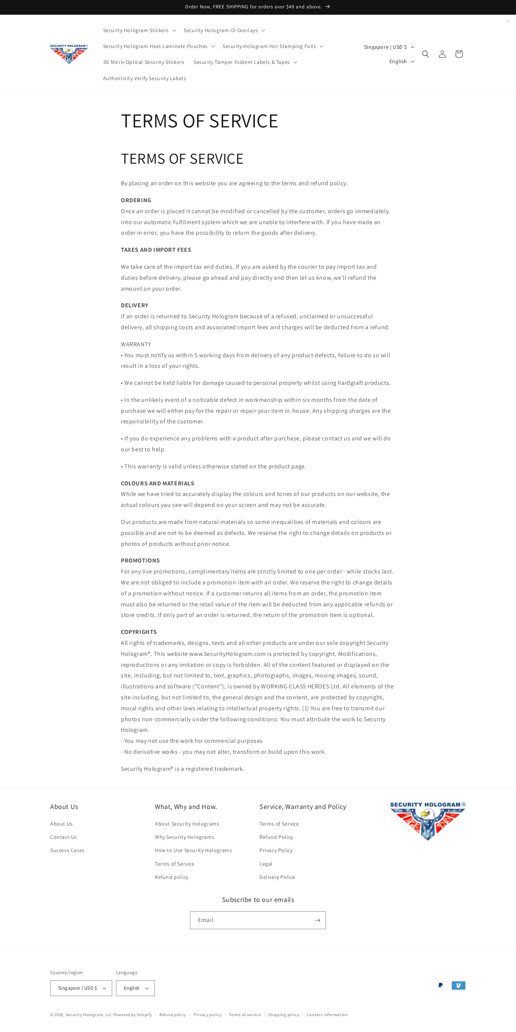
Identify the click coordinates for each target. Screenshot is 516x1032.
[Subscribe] (317, 920)
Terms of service (245, 1014)
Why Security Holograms (184, 837)
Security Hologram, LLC (89, 1014)
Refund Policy (276, 837)
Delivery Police (277, 877)
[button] (139, 30)
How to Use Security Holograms (193, 850)
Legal (266, 863)
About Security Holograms (187, 823)
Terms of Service (175, 863)
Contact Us (63, 837)
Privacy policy (208, 1014)
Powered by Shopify (132, 1014)
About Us (61, 823)
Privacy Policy (276, 850)
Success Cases (67, 850)
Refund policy (171, 877)
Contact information (327, 1014)
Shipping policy (284, 1014)
